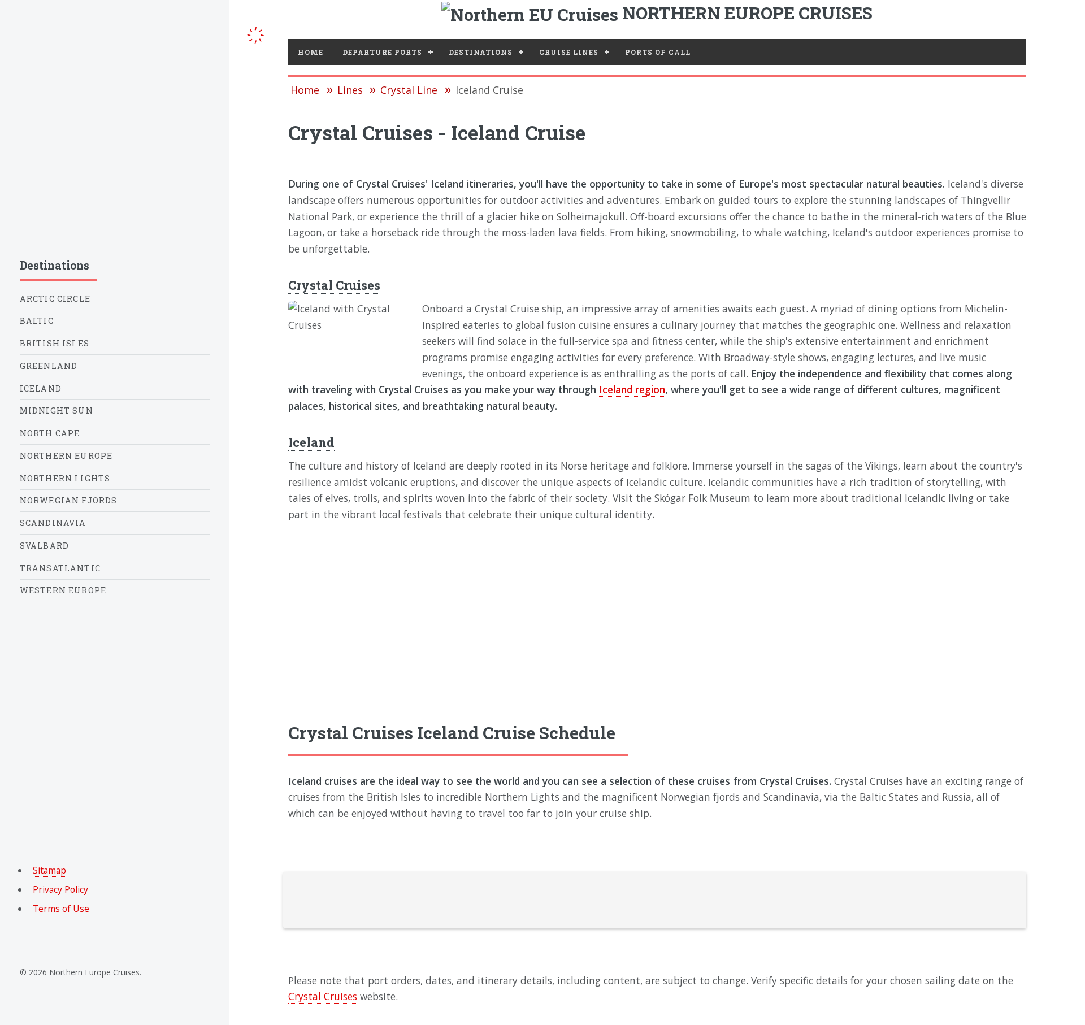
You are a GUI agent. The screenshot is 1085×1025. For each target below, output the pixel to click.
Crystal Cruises (334, 285)
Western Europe (63, 590)
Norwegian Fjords (69, 500)
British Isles (54, 343)
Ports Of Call (658, 52)
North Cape (50, 433)
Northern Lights (65, 478)
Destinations (481, 52)
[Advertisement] (657, 621)
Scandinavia (53, 523)
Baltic (37, 320)
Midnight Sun (56, 410)
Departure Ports (382, 52)
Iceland (311, 442)
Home (310, 52)
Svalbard (44, 545)
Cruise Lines (568, 52)
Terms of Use (61, 908)
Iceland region (632, 389)
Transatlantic (60, 568)
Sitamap (49, 870)
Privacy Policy (60, 889)
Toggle (256, 33)
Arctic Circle (55, 298)
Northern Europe (66, 455)
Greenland (49, 366)
